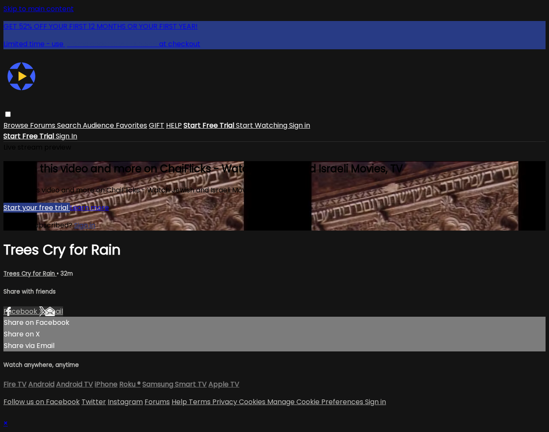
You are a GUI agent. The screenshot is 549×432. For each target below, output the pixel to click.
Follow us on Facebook (41, 402)
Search (70, 125)
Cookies (253, 402)
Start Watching (262, 125)
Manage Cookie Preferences (316, 402)
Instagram (125, 402)
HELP (174, 125)
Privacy (225, 402)
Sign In (66, 136)
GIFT (156, 125)
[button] (8, 114)
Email (54, 311)
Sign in (299, 125)
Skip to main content (38, 9)
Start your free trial (36, 208)
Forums (43, 125)
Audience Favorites (115, 125)
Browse (16, 125)
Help (180, 402)
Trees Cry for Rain (30, 274)
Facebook (21, 311)
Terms (200, 402)
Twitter (93, 402)
